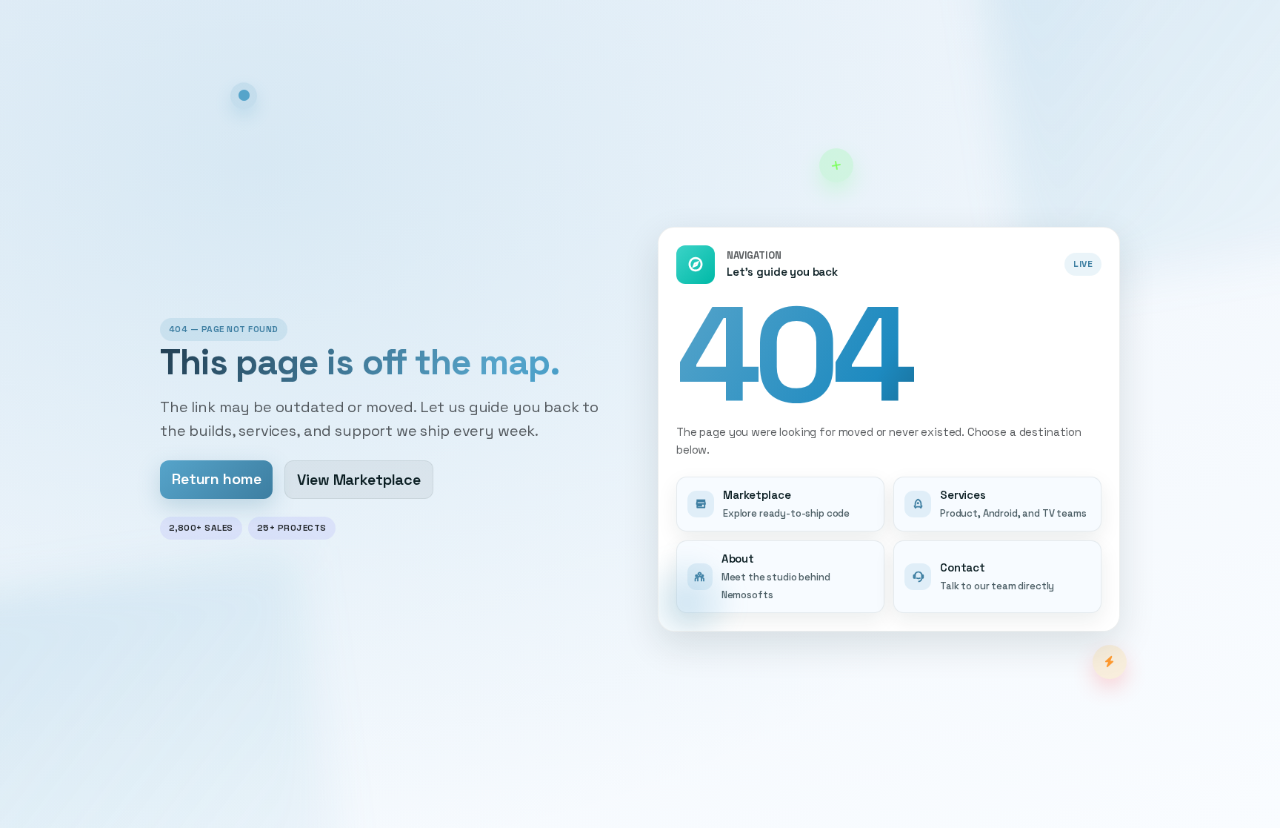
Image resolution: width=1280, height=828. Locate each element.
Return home (216, 478)
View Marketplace (359, 479)
